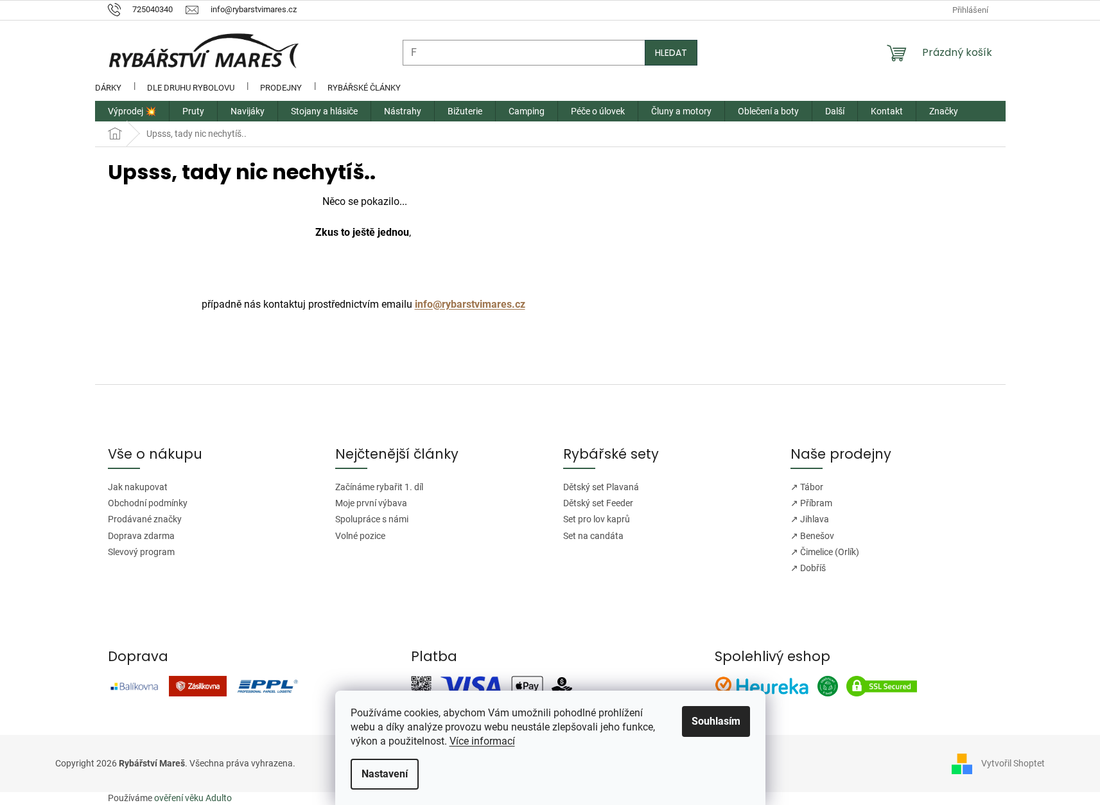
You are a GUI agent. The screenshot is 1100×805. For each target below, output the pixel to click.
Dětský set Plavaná (601, 487)
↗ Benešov (812, 536)
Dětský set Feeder (598, 503)
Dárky (108, 88)
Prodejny (281, 88)
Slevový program (141, 552)
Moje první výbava (371, 503)
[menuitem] (132, 111)
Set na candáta (593, 536)
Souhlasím (716, 721)
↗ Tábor (806, 487)
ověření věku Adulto (193, 798)
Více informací (482, 741)
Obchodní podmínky (148, 503)
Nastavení (385, 774)
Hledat (671, 52)
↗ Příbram (811, 503)
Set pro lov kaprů (596, 519)
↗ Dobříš (808, 568)
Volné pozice (360, 536)
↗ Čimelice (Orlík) (824, 552)
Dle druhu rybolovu (190, 88)
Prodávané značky (145, 519)
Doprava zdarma (141, 536)
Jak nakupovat (138, 487)
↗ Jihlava (809, 519)
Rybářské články (364, 88)
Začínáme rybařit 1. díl (379, 487)
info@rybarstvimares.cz (470, 304)
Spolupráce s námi (371, 519)
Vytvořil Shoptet (1013, 763)
